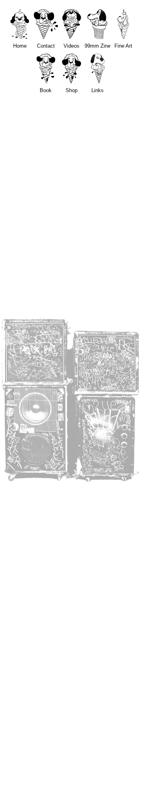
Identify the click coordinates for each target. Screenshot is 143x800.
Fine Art (123, 46)
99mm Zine (97, 46)
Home (20, 46)
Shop (71, 90)
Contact (46, 46)
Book (46, 90)
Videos (71, 46)
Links (97, 90)
